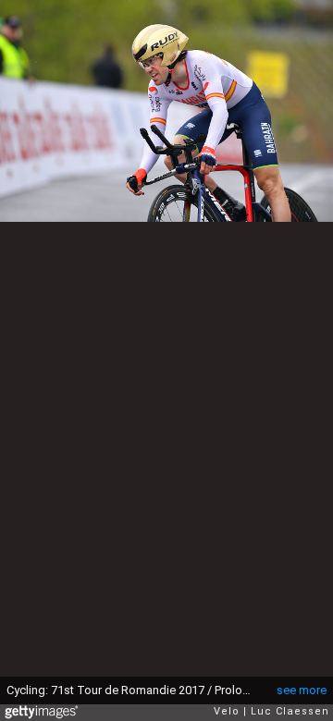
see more (302, 690)
